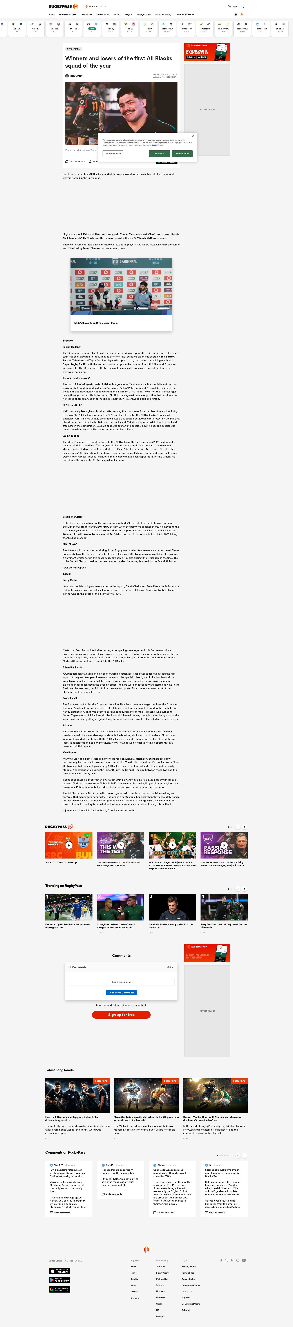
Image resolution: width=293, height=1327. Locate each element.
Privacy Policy (189, 1266)
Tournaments (103, 14)
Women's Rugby (163, 14)
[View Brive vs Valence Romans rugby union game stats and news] (110, 29)
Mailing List (162, 1279)
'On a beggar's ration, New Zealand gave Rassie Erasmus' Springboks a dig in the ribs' (67, 1173)
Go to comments (60, 1212)
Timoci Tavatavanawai (133, 234)
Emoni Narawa (91, 248)
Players (128, 14)
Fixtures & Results (67, 14)
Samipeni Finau (93, 677)
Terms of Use (188, 1272)
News (51, 14)
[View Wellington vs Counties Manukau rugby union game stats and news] (242, 29)
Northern (160, 1291)
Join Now (161, 1266)
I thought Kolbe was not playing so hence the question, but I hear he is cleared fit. (120, 1182)
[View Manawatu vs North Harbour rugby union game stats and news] (167, 29)
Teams (117, 14)
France (135, 368)
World (159, 1303)
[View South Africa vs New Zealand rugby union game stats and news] (204, 29)
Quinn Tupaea (71, 715)
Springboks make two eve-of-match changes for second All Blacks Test (222, 1173)
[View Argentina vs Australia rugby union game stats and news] (223, 29)
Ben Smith (76, 75)
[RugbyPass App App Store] (79, 1271)
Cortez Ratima (160, 762)
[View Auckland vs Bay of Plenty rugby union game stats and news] (54, 29)
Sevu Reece (153, 586)
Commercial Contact (192, 1303)
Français (160, 1316)
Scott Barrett (166, 356)
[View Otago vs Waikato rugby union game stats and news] (148, 29)
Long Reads (86, 14)
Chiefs (72, 248)
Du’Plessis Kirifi (143, 238)
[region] (147, 147)
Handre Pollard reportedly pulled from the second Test (118, 1171)
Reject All (159, 153)
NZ (157, 1310)
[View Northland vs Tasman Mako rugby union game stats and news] (261, 29)
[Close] (193, 136)
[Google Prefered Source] (79, 1289)
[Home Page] (63, 6)
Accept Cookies (182, 153)
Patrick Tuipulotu (73, 360)
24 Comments (77, 161)
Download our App (185, 14)
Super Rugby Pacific (75, 364)
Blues (91, 731)
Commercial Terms (191, 1285)
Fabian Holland (92, 234)
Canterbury (102, 526)
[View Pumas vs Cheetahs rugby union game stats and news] (186, 29)
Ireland (85, 449)
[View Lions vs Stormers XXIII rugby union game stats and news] (73, 29)
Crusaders (83, 526)
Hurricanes (106, 238)
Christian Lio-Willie (168, 244)
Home (133, 1266)
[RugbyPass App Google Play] (79, 1280)
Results (134, 1279)
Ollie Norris (87, 238)
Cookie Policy (188, 1279)
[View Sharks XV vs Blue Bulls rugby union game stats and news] (92, 29)
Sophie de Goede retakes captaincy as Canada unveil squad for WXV (169, 1173)
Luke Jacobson (158, 677)
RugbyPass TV (144, 14)
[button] (77, 1108)
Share (95, 161)
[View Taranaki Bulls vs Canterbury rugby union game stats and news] (129, 29)
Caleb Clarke (133, 586)
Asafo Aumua (92, 534)
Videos (134, 1291)
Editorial (186, 1310)
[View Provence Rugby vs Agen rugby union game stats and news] (35, 29)
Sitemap (135, 1297)
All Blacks (95, 174)
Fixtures (134, 1272)
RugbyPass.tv (162, 1272)
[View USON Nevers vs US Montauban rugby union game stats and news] (17, 29)
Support (186, 1297)
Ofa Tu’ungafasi (139, 554)
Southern (160, 1297)
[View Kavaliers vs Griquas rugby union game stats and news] (279, 29)
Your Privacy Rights (113, 153)
